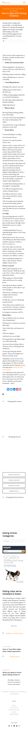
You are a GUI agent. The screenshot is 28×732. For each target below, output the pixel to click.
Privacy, (10, 684)
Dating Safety (7, 8)
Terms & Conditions (14, 682)
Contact (14, 701)
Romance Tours (14, 485)
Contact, (17, 680)
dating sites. (18, 620)
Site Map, (11, 680)
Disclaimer (16, 684)
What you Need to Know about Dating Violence (12, 673)
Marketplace (14, 491)
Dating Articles (14, 474)
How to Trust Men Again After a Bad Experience (12, 650)
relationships (13, 11)
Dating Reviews (14, 480)
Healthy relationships (17, 8)
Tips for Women (7, 646)
